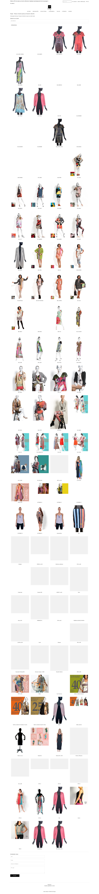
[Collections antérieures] (59, 548)
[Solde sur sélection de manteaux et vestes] (20, 706)
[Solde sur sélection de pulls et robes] (40, 706)
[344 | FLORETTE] (59, 39)
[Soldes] (59, 710)
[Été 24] (79, 796)
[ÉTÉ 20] (20, 800)
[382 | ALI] (59, 255)
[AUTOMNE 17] (59, 488)
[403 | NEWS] (79, 378)
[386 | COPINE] (59, 286)
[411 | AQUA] (79, 404)
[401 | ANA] (40, 378)
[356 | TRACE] (20, 101)
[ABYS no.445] (59, 464)
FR (86, 1)
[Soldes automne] (79, 701)
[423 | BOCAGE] (40, 464)
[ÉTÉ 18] (59, 764)
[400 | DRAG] (20, 378)
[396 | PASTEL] (79, 348)
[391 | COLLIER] (79, 317)
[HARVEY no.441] (59, 576)
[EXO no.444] (79, 545)
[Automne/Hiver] (59, 517)
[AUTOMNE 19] (20, 517)
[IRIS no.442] (59, 604)
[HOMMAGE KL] (40, 607)
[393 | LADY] (40, 348)
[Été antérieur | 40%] (59, 834)
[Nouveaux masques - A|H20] (40, 654)
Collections (43, 11)
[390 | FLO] (59, 317)
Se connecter (74, 1)
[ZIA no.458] (20, 768)
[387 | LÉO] (79, 286)
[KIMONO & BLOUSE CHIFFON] (79, 604)
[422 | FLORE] (20, 464)
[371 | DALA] (79, 163)
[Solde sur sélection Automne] (79, 684)
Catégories (51, 11)
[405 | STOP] (40, 408)
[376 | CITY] (20, 224)
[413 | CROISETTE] (40, 442)
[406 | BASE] (59, 412)
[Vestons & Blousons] (79, 741)
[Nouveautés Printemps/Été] (20, 657)
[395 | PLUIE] (59, 348)
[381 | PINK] (40, 255)
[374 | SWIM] (59, 193)
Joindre (78, 1)
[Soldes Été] (40, 737)
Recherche (49, 884)
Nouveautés (35, 11)
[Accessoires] (79, 467)
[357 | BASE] (40, 101)
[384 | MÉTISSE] (20, 286)
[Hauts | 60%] (20, 604)
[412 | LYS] (20, 442)
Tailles (58, 11)
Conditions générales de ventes (49, 885)
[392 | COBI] (20, 348)
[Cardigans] (20, 549)
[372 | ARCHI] (20, 193)
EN (88, 1)
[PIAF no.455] (20, 684)
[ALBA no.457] (20, 492)
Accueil (29, 11)
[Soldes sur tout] (20, 740)
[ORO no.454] (79, 654)
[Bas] (79, 518)
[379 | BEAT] (79, 224)
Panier (83, 1)
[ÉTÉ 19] (79, 771)
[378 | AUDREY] (59, 224)
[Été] (59, 800)
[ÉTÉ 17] (40, 764)
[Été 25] (20, 830)
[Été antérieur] (40, 834)
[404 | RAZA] (20, 408)
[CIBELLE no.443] (40, 545)
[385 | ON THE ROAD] (40, 286)
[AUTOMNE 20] (40, 518)
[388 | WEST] (20, 317)
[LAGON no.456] (20, 632)
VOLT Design (53, 891)
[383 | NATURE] (79, 255)
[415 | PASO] (79, 442)
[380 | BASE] (20, 255)
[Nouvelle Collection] (59, 658)
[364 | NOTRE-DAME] (59, 132)
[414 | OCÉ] (59, 442)
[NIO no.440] (79, 632)
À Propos (64, 11)
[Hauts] (79, 579)
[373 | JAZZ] (40, 193)
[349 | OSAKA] (20, 70)
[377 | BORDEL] (40, 224)
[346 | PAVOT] (79, 39)
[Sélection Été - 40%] (59, 740)
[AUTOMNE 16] (40, 488)
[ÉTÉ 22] (40, 802)
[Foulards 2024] (40, 576)
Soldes (70, 11)
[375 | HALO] (79, 193)
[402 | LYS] (59, 378)
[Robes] (40, 684)
